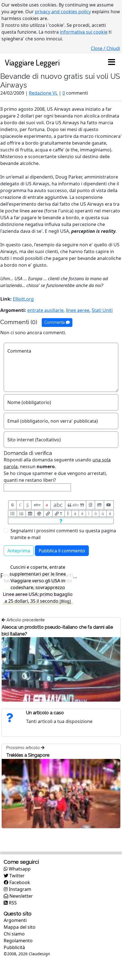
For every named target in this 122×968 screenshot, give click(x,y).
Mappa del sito (19, 927)
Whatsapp (19, 869)
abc (37, 504)
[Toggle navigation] (111, 62)
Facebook (19, 882)
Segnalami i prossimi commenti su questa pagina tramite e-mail (63, 534)
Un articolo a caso (45, 712)
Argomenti (15, 920)
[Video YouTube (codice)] (109, 504)
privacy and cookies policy (63, 11)
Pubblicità (14, 947)
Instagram (19, 889)
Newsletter (20, 896)
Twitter (16, 875)
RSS (12, 903)
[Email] (38, 513)
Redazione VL (43, 93)
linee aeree (77, 310)
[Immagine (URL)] (99, 504)
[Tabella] (30, 513)
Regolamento (18, 940)
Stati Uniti (102, 310)
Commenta (55, 322)
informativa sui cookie (84, 32)
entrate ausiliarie (45, 310)
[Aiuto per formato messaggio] (61, 521)
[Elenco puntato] (12, 513)
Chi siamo (14, 934)
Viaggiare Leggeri (32, 62)
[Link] (47, 513)
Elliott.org (23, 299)
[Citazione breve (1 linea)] (90, 504)
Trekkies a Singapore (27, 755)
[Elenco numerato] (21, 513)
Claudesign (39, 953)
